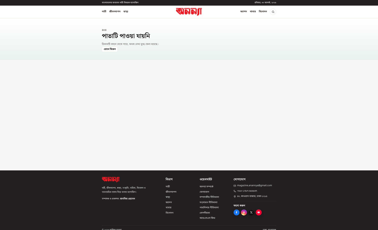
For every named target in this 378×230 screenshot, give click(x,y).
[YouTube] (259, 212)
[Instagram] (244, 212)
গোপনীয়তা (205, 213)
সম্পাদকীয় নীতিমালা (209, 197)
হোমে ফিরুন (110, 49)
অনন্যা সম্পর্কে (206, 186)
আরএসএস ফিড (207, 218)
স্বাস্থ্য (125, 11)
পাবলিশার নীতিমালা (209, 207)
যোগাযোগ (204, 192)
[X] (251, 212)
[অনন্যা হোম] (189, 12)
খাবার (253, 11)
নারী (104, 11)
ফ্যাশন (243, 11)
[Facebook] (236, 212)
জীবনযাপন (114, 11)
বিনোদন (263, 11)
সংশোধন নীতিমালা (208, 202)
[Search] (273, 12)
